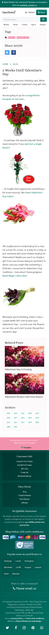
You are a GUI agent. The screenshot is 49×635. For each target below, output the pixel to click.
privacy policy (16, 618)
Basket (31, 12)
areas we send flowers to (29, 554)
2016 (23, 418)
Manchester (8, 567)
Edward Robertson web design (28, 621)
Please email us (25, 588)
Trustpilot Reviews (24, 495)
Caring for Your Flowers (24, 461)
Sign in (33, 24)
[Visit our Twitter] (7, 627)
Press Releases (25, 499)
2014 (37, 418)
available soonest (28, 5)
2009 (37, 422)
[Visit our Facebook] (16, 627)
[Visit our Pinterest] (32, 627)
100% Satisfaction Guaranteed (24, 443)
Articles (12, 37)
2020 (30, 413)
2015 (30, 418)
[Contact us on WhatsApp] (41, 627)
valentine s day (22, 37)
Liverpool (38, 567)
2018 (8, 418)
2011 (23, 422)
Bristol (6, 574)
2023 (8, 413)
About (15, 24)
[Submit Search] (43, 19)
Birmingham (29, 561)
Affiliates (24, 503)
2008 (8, 427)
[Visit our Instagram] (24, 627)
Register (43, 24)
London (18, 561)
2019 (37, 413)
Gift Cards (24, 469)
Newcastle (15, 574)
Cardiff (18, 567)
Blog (24, 492)
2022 (15, 413)
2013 (8, 422)
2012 (15, 422)
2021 (23, 413)
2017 (15, 418)
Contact (24, 24)
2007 (15, 427)
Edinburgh (8, 561)
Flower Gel (24, 472)
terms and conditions (35, 618)
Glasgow (28, 567)
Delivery (6, 24)
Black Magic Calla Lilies (14, 275)
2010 (30, 422)
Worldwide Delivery (24, 476)
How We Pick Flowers (24, 465)
